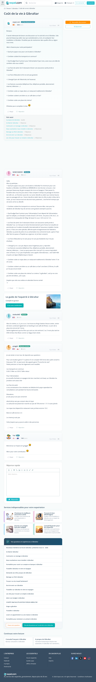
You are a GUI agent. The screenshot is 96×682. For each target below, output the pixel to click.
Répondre (21, 111)
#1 (58, 25)
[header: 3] (27, 470)
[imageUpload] (19, 470)
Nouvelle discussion (79, 22)
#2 (58, 175)
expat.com (16, 22)
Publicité (6, 661)
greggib (15, 346)
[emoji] (21, 470)
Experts (51, 661)
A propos (7, 664)
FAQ (50, 658)
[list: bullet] (24, 470)
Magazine (60, 3)
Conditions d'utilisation (85, 676)
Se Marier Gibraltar (12, 123)
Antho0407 (16, 314)
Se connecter (80, 3)
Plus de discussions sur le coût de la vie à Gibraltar (38, 625)
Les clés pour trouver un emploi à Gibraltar (19, 138)
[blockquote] (14, 470)
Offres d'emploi (31, 664)
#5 (58, 439)
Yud (14, 435)
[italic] (11, 470)
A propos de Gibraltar (13, 120)
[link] (16, 470)
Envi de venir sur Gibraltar (14, 135)
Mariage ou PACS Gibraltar (14, 132)
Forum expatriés (31, 658)
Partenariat (7, 666)
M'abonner (78, 27)
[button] (29, 470)
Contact (6, 658)
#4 (58, 349)
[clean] (32, 470)
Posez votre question (14, 625)
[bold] (8, 470)
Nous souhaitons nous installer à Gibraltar (19, 129)
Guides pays (30, 661)
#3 (58, 318)
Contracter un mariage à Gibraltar (17, 126)
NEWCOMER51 (18, 172)
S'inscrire (91, 3)
